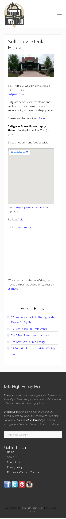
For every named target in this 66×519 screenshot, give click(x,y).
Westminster (24, 227)
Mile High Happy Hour (32, 507)
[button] (59, 14)
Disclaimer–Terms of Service (23, 472)
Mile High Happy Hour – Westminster (30, 207)
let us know (33, 420)
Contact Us (13, 462)
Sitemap (31, 511)
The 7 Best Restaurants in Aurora (30, 335)
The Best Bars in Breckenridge (28, 342)
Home (10, 452)
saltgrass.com (16, 94)
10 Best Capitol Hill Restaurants (29, 329)
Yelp (20, 219)
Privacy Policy (14, 467)
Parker (43, 118)
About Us (12, 457)
